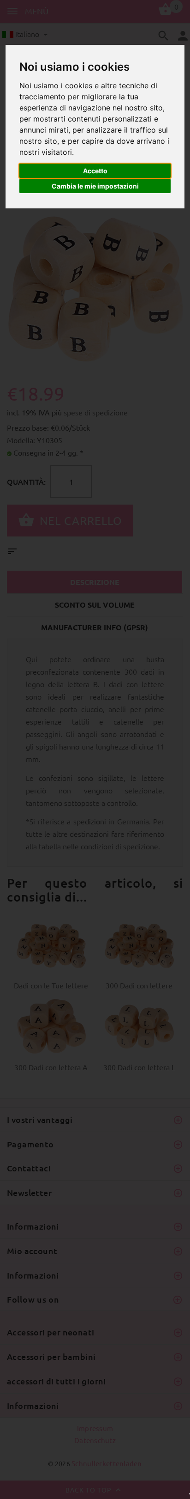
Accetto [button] (95, 171)
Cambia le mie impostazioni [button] (95, 186)
